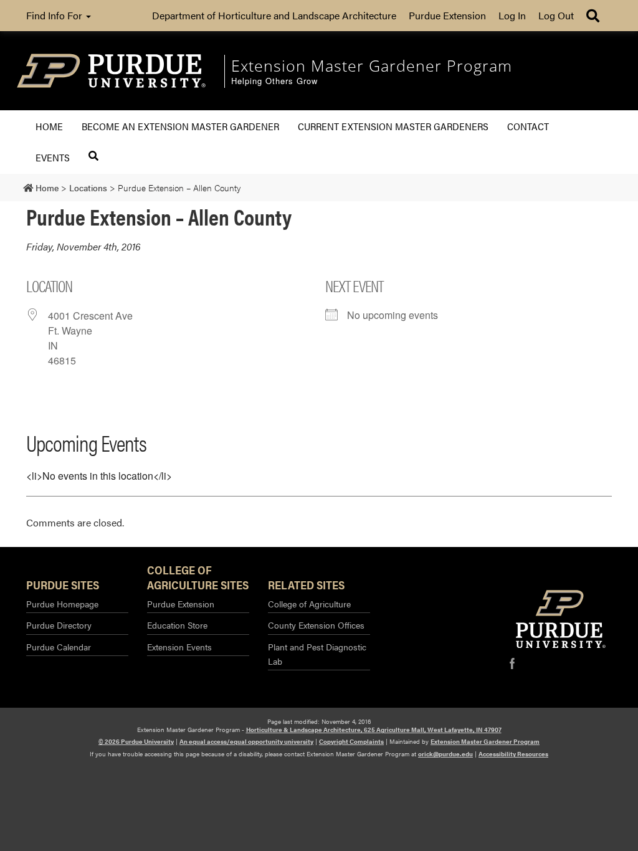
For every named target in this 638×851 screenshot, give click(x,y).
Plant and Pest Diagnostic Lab (317, 653)
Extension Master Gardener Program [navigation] (371, 65)
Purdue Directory (59, 625)
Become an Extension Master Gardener (180, 126)
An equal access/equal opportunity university (246, 741)
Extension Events (179, 646)
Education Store (177, 625)
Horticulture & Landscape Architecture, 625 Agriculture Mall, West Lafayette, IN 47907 (374, 729)
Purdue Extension (447, 15)
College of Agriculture (309, 603)
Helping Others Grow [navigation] (274, 81)
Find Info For (55, 15)
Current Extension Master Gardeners (393, 126)
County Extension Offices (316, 625)
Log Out (556, 15)
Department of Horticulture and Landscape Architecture (274, 15)
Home (49, 126)
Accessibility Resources (513, 753)
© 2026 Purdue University (136, 741)
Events (53, 157)
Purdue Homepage (62, 603)
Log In (512, 15)
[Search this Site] (93, 155)
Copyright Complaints (351, 741)
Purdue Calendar (58, 646)
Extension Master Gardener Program (485, 741)
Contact (528, 126)
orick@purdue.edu (445, 753)
